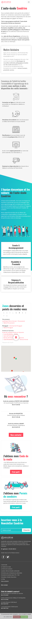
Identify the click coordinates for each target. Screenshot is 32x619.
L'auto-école (4, 564)
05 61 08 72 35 (4, 608)
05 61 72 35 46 (16, 417)
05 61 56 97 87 (16, 427)
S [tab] (25, 313)
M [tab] (16, 313)
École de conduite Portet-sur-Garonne (13, 332)
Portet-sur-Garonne (7, 330)
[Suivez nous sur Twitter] (8, 557)
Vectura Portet (24, 339)
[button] (16, 358)
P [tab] (19, 313)
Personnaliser (16, 616)
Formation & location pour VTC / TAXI (10, 575)
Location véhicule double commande (10, 571)
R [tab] (22, 313)
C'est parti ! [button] (16, 471)
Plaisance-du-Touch (7, 342)
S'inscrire (26, 530)
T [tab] (3, 316)
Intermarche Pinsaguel (15, 326)
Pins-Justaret (6, 319)
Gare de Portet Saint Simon (11, 336)
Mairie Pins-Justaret (9, 323)
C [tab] (3, 313)
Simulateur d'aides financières (8, 577)
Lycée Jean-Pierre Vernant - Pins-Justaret (13, 321)
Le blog (3, 579)
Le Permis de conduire (6, 569)
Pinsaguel (5, 326)
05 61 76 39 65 (16, 405)
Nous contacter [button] (16, 434)
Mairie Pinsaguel (8, 327)
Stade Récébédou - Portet (11, 339)
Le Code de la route (6, 567)
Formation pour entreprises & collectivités (11, 573)
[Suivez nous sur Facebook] (3, 557)
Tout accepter (24, 616)
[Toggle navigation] (29, 2)
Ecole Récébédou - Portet (11, 334)
